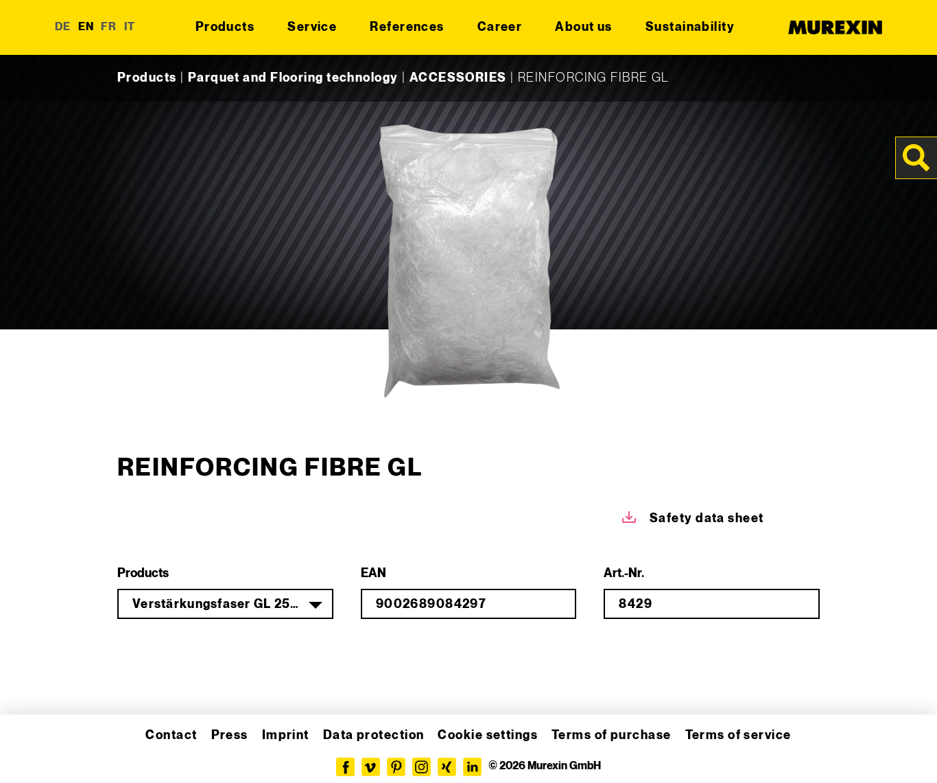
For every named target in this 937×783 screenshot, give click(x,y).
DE (63, 27)
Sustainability (690, 27)
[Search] (916, 157)
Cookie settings (488, 735)
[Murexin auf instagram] (421, 767)
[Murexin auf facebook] (345, 767)
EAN (373, 573)
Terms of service (738, 735)
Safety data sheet (706, 518)
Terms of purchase (611, 735)
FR (109, 27)
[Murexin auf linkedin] (472, 767)
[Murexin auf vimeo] (370, 767)
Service (312, 27)
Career (500, 27)
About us (584, 27)
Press (229, 735)
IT (130, 27)
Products (225, 27)
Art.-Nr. (624, 573)
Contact (171, 735)
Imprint (285, 735)
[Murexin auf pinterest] (396, 767)
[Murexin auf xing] (447, 767)
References (407, 27)
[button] (30, 753)
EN (86, 27)
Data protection (374, 735)
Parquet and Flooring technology (293, 77)
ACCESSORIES (458, 77)
